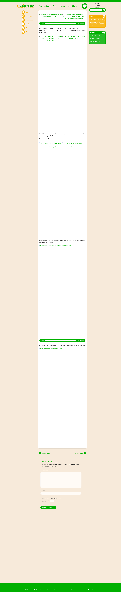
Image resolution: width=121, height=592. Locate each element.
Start (40, 0)
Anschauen (29, 24)
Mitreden (28, 28)
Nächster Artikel (78, 453)
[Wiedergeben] (41, 23)
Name (43, 490)
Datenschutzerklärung (90, 590)
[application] (62, 23)
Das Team (56, 590)
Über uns (42, 590)
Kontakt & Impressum (76, 590)
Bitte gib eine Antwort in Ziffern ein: (51, 498)
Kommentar (45, 470)
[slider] (83, 23)
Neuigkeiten (29, 20)
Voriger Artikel (46, 453)
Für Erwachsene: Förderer (32, 590)
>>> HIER (98, 41)
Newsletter (50, 590)
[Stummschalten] (80, 23)
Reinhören (45, 0)
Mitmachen (29, 32)
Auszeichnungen (65, 590)
